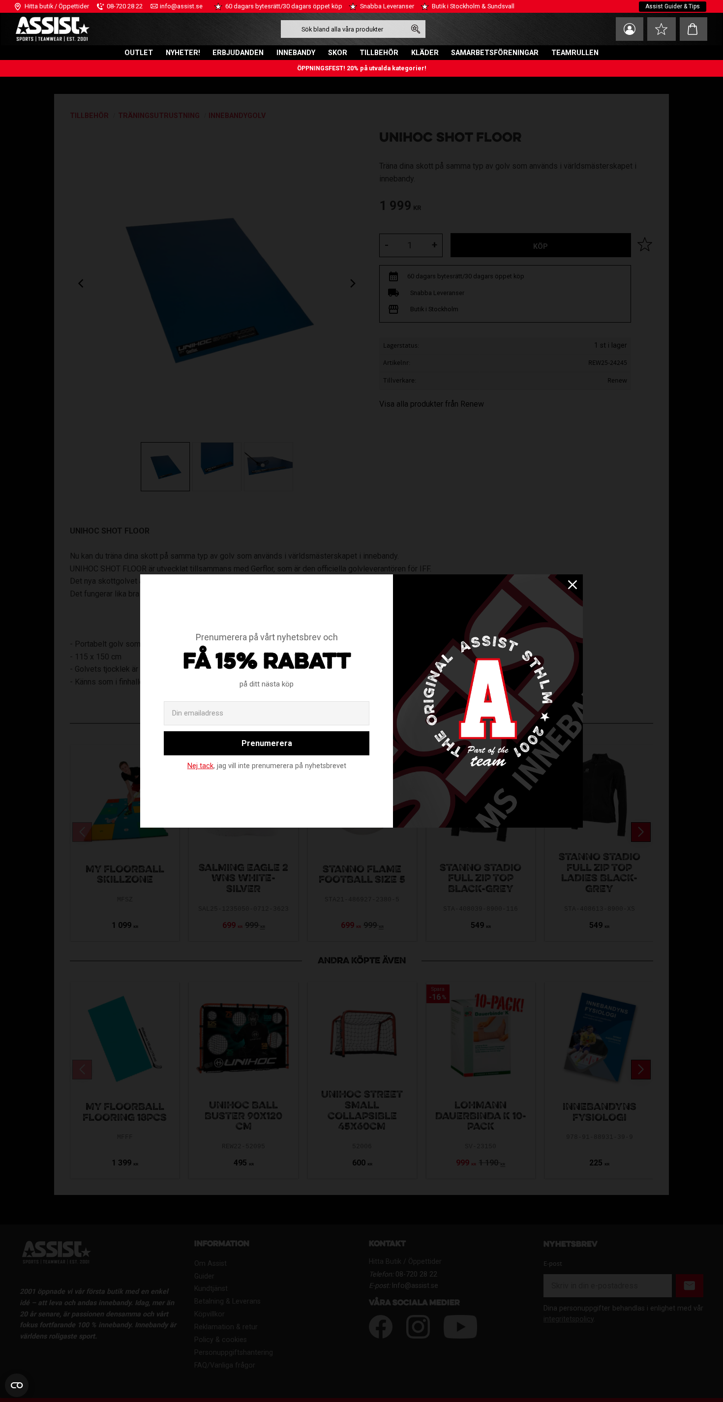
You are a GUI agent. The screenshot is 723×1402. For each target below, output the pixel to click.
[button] (661, 29)
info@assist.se (181, 6)
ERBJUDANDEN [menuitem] (238, 53)
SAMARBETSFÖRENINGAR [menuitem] (495, 53)
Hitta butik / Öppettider (57, 6)
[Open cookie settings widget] (17, 1385)
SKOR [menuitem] (337, 53)
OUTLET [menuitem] (138, 53)
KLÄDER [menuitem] (425, 53)
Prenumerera (266, 743)
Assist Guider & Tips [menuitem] (672, 6)
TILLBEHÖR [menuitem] (379, 53)
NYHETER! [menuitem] (183, 53)
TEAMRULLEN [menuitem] (575, 53)
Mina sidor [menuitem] (629, 29)
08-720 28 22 (125, 6)
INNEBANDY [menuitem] (295, 53)
